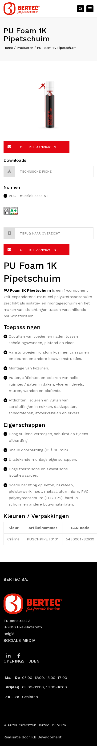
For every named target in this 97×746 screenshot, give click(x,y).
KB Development (46, 737)
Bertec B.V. (46, 725)
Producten (25, 48)
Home (8, 48)
